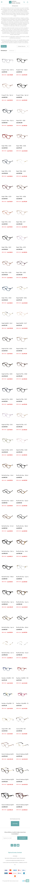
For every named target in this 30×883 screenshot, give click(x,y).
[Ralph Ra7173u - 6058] (22, 365)
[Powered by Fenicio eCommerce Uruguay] (25, 881)
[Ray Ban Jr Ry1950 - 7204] (22, 669)
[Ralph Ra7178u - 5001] (22, 390)
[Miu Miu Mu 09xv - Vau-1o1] (8, 618)
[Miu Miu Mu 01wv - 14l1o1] (8, 466)
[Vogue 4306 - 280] (8, 720)
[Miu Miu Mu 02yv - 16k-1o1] (8, 542)
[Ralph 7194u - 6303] (22, 263)
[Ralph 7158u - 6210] (8, 137)
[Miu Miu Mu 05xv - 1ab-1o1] (8, 593)
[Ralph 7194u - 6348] (8, 289)
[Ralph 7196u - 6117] (22, 213)
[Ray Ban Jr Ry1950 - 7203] (8, 669)
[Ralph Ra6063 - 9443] (8, 314)
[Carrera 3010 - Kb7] (22, 720)
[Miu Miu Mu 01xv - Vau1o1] (22, 491)
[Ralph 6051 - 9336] (22, 111)
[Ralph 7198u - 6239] (8, 187)
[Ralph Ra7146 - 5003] (8, 339)
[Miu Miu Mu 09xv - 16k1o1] (22, 618)
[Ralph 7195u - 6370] (22, 238)
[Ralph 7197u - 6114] (8, 213)
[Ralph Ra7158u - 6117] (22, 339)
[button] (24, 2)
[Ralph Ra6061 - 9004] (22, 289)
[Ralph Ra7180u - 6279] (8, 441)
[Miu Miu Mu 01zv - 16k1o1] (22, 517)
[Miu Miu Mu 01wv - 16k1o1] (22, 466)
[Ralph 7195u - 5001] (8, 238)
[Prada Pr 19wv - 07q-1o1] (8, 111)
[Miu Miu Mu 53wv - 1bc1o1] (22, 644)
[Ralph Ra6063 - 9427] (22, 314)
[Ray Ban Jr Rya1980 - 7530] (8, 694)
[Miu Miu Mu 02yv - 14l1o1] (22, 542)
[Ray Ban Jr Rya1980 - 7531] (22, 694)
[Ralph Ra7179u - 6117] (22, 415)
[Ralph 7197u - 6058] (22, 187)
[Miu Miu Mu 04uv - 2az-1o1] (22, 567)
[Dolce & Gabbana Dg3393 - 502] (8, 770)
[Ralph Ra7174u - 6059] (8, 390)
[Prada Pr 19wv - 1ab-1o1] (22, 86)
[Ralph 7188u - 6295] (22, 137)
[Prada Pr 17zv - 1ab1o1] (22, 61)
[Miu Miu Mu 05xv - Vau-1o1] (22, 593)
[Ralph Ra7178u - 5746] (8, 415)
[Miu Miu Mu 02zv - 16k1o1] (8, 567)
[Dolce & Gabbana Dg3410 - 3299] (22, 770)
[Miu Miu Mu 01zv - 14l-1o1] (8, 517)
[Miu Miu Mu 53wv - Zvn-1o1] (8, 644)
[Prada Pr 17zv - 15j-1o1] (8, 86)
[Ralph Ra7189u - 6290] (22, 441)
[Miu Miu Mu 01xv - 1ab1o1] (8, 491)
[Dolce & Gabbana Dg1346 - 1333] (8, 745)
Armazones (11, 50)
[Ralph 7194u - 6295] (8, 263)
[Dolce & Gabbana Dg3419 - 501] (8, 796)
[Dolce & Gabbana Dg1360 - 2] (22, 745)
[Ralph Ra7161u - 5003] (8, 365)
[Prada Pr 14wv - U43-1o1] (8, 61)
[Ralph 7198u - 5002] (22, 162)
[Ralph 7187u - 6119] (8, 162)
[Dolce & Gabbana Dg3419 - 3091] (22, 796)
